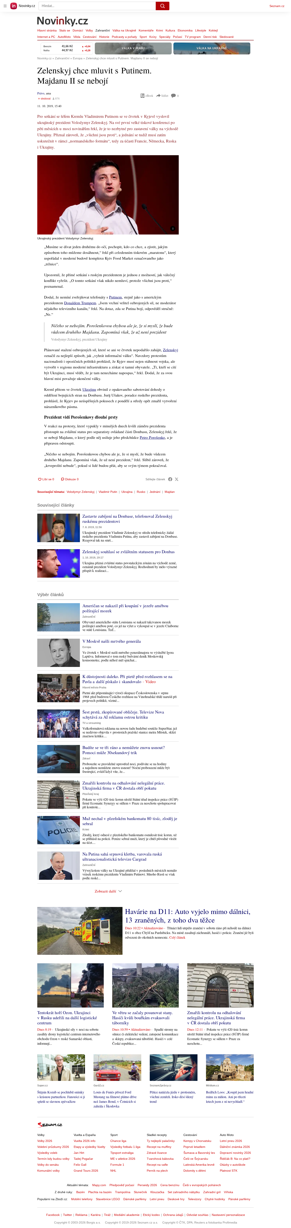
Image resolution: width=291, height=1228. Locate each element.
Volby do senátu (48, 1164)
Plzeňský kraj (90, 794)
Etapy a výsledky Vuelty (89, 1146)
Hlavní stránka (47, 30)
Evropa (86, 647)
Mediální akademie (127, 1215)
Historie (104, 36)
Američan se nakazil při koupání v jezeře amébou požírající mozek (125, 608)
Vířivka (228, 1192)
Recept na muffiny (159, 1146)
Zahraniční (102, 30)
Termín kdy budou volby (53, 1158)
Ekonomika (185, 30)
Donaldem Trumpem (80, 302)
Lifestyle (200, 30)
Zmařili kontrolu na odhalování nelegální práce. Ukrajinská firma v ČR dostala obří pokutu (123, 785)
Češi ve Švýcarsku (195, 1158)
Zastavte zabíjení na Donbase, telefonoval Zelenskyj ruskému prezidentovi (127, 518)
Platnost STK (228, 1170)
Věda (76, 36)
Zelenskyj (170, 349)
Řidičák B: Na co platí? (235, 1158)
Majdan (170, 491)
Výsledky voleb (47, 1152)
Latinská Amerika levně (199, 1164)
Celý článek (177, 937)
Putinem (115, 297)
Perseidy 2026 (147, 1185)
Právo (40, 93)
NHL (113, 1170)
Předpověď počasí (121, 1185)
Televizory (194, 1199)
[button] (108, 195)
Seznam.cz (276, 6)
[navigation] (5, 6)
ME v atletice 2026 (122, 1158)
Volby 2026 (44, 1141)
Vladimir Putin (108, 491)
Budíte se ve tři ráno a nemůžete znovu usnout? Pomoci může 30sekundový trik (123, 750)
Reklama (81, 1215)
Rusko (141, 491)
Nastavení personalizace (228, 1215)
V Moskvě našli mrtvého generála (111, 641)
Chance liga (118, 1141)
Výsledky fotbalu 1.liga (125, 1146)
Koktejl (213, 30)
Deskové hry (176, 1199)
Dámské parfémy (134, 1199)
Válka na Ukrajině (124, 30)
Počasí (177, 36)
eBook (149, 96)
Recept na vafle (157, 1164)
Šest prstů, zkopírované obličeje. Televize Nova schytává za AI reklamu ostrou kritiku (123, 714)
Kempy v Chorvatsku (197, 1141)
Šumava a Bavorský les (199, 1152)
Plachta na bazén (100, 1192)
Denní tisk (210, 36)
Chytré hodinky (215, 1199)
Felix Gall (80, 1164)
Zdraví (86, 758)
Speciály (164, 36)
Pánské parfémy (239, 1199)
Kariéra (96, 1215)
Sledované (226, 36)
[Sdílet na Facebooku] (170, 479)
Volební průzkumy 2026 (53, 1146)
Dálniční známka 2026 (235, 1146)
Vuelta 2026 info (84, 1141)
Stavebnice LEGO (108, 1199)
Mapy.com (99, 1185)
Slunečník (140, 1192)
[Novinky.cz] (62, 22)
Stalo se (64, 30)
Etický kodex (151, 1215)
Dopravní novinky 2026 (235, 1152)
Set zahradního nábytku (184, 1192)
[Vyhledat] (162, 6)
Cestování (90, 36)
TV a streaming (91, 723)
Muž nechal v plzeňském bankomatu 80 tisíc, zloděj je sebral (129, 821)
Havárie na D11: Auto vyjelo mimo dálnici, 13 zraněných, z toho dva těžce (188, 915)
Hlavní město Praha (94, 687)
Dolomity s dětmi (194, 1170)
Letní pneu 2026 (231, 1141)
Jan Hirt (79, 1152)
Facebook (53, 1215)
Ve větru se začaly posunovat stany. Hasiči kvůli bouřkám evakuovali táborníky (142, 1018)
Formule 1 (117, 1164)
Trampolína (122, 1192)
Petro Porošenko (152, 437)
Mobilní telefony (81, 1199)
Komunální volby (48, 1170)
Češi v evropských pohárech (202, 1185)
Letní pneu (157, 1199)
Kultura (170, 30)
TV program (193, 36)
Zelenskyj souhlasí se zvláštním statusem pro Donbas (128, 551)
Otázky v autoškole (232, 1164)
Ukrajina (127, 491)
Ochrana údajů (173, 1215)
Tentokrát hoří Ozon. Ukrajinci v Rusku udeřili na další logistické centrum (67, 1018)
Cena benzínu (169, 1185)
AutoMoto (64, 36)
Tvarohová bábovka (160, 1158)
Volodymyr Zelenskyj (80, 491)
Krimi (159, 30)
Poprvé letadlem (194, 1146)
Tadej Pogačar (83, 1158)
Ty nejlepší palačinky (161, 1141)
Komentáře (146, 30)
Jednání (155, 491)
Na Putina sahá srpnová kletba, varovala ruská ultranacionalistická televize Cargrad (122, 856)
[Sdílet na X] (176, 479)
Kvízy (153, 36)
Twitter (67, 1215)
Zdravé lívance (157, 1152)
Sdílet (164, 96)
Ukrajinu (89, 389)
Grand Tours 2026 (86, 1170)
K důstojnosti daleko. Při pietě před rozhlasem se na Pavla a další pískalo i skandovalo (127, 679)
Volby (89, 30)
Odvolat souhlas (197, 1215)
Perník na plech (157, 1170)
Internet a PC (46, 36)
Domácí (78, 30)
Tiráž (107, 1215)
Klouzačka (157, 1192)
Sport (143, 36)
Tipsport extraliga (122, 1152)
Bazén (80, 1192)
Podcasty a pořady (124, 36)
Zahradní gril (211, 1192)
